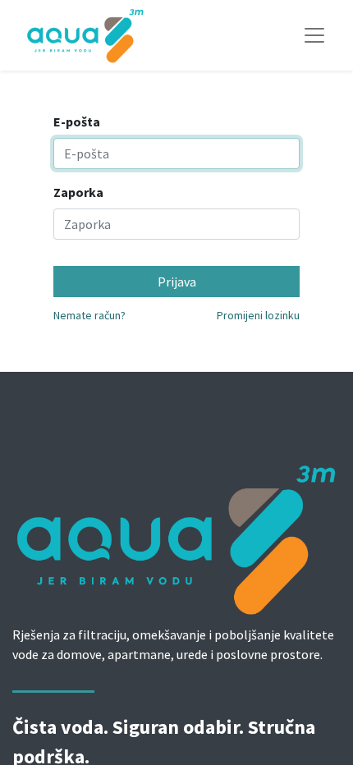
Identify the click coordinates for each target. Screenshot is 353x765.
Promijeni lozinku (258, 315)
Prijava (177, 281)
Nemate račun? (89, 315)
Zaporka (78, 192)
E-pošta (76, 121)
